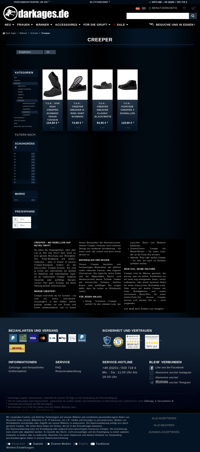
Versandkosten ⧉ (44, 410)
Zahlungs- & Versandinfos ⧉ (158, 401)
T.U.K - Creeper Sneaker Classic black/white (102, 109)
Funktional (102, 443)
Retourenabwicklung (68, 371)
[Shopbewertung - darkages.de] (132, 341)
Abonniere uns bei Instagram (173, 372)
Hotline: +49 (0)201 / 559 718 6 (168, 2)
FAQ (58, 367)
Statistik (38, 443)
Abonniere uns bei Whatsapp (166, 378)
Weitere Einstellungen (20, 447)
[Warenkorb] (193, 8)
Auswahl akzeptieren (164, 432)
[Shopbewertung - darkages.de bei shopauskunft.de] (152, 341)
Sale (121, 24)
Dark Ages (10, 33)
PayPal (83, 443)
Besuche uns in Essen (174, 24)
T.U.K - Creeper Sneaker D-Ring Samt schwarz (77, 109)
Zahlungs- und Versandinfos (26, 367)
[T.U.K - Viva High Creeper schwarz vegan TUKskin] (52, 84)
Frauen (23, 24)
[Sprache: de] (138, 8)
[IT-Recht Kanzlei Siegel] (118, 341)
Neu (8, 24)
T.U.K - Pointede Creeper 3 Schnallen (127, 108)
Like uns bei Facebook (169, 367)
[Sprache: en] (144, 8)
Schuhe (34, 33)
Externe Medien (61, 443)
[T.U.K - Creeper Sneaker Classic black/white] (102, 84)
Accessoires (66, 24)
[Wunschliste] (184, 8)
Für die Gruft (95, 24)
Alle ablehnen (164, 425)
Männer (42, 24)
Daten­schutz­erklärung (56, 438)
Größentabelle (17, 371)
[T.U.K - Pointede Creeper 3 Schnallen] (127, 84)
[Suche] (193, 16)
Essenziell (18, 443)
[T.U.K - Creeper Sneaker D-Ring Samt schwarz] (77, 84)
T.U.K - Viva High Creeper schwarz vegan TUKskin (52, 109)
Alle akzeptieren (164, 418)
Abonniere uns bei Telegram (173, 382)
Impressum (76, 435)
